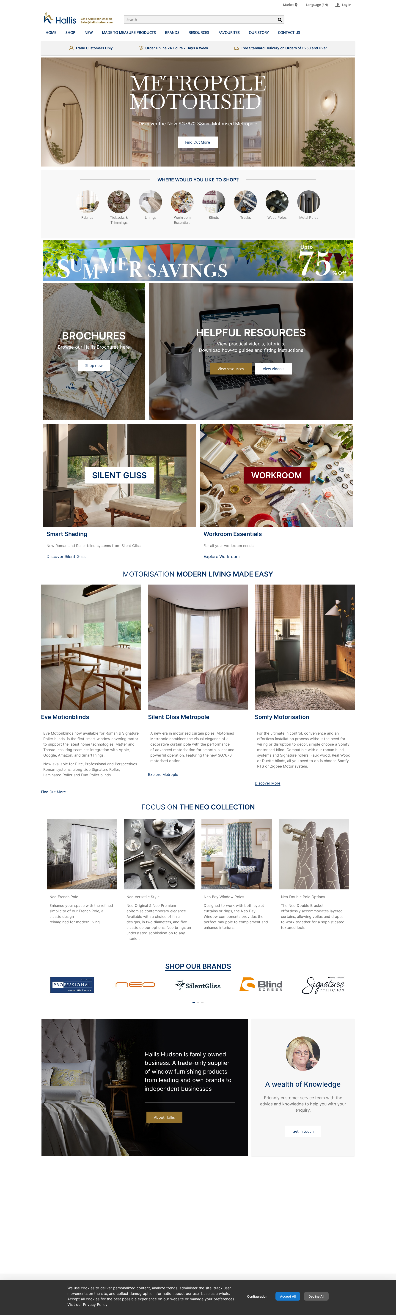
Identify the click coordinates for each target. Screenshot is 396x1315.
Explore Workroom (222, 556)
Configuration (257, 1296)
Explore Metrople (163, 774)
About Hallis (164, 1117)
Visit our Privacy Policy (87, 1304)
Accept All (288, 1296)
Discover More (267, 783)
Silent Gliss (119, 475)
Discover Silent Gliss (66, 556)
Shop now (93, 365)
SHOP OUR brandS (198, 966)
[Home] (78, 18)
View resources (231, 368)
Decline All (316, 1296)
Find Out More (198, 142)
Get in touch (303, 1131)
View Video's (273, 368)
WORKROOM (276, 475)
